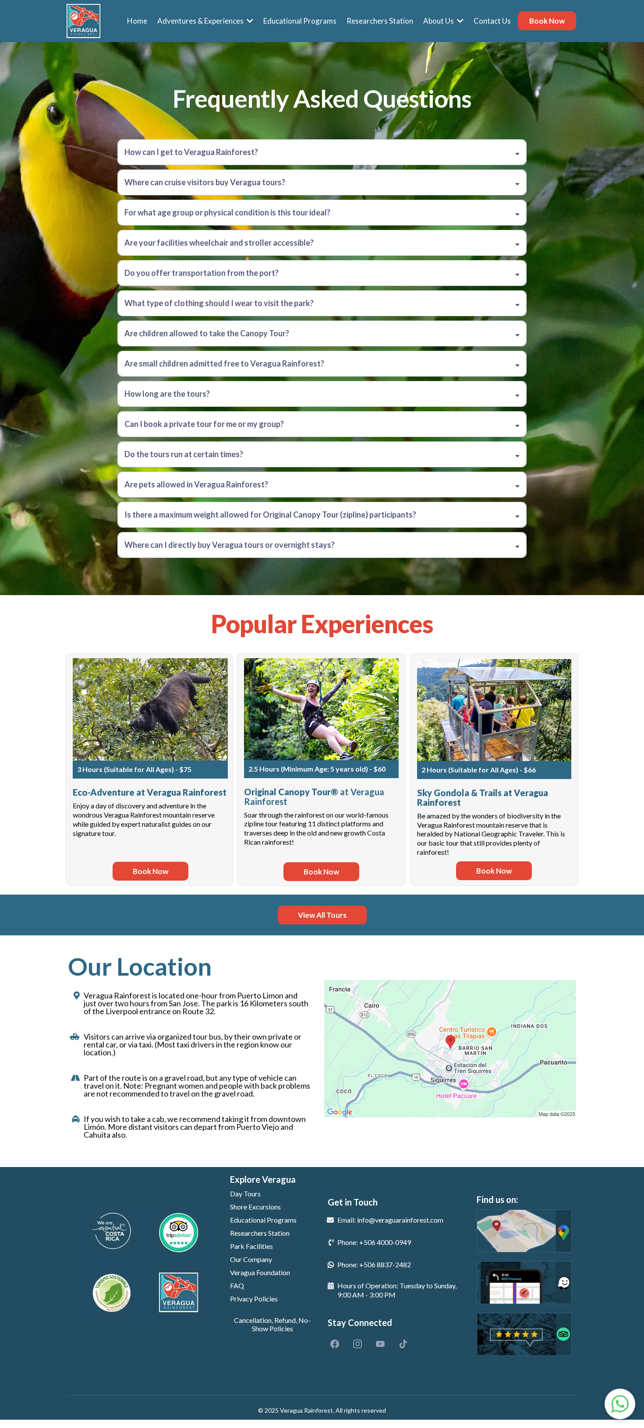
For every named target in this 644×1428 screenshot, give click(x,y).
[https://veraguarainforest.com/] (83, 21)
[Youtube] (380, 1344)
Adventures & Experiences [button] (201, 20)
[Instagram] (357, 1344)
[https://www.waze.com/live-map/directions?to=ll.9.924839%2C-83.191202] (524, 1282)
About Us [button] (439, 20)
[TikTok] (403, 1344)
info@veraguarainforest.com (400, 1220)
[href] (450, 1049)
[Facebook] (334, 1344)
